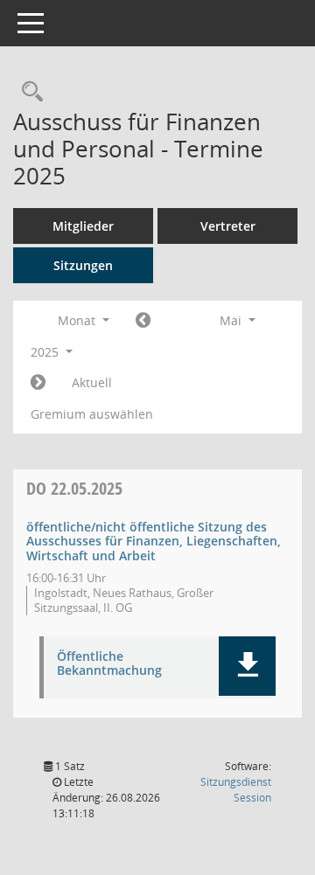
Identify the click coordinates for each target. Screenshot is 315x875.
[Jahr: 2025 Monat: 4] (143, 321)
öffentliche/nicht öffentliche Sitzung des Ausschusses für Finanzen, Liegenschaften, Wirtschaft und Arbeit (153, 541)
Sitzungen (83, 265)
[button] (247, 666)
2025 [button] (46, 352)
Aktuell (92, 382)
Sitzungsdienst (235, 789)
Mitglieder (83, 226)
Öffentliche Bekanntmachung (109, 664)
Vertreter (228, 226)
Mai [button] (232, 320)
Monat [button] (78, 320)
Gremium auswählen (92, 414)
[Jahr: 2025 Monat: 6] (38, 383)
